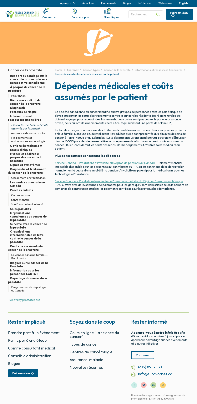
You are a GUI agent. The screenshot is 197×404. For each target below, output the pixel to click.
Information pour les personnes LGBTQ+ (24, 272)
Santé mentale (20, 200)
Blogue (127, 3)
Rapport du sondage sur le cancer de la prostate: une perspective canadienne (29, 79)
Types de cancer (84, 344)
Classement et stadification (28, 178)
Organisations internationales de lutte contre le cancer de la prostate (27, 237)
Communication (21, 195)
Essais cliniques (21, 150)
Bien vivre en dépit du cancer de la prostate (25, 102)
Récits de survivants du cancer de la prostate (25, 248)
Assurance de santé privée (28, 133)
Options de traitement (26, 146)
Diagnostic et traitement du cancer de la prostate (27, 171)
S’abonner (142, 355)
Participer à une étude (27, 340)
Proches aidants (21, 190)
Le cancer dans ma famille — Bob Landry (29, 256)
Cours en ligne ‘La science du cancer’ (94, 334)
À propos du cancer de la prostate (26, 88)
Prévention (18, 95)
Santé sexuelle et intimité (27, 204)
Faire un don (179, 13)
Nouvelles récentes (86, 367)
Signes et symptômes (25, 165)
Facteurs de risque (23, 112)
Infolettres (145, 3)
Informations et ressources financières (24, 118)
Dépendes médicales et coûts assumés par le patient (29, 126)
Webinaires (165, 3)
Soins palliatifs (20, 209)
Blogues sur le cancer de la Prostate (29, 264)
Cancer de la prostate (25, 70)
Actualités (88, 3)
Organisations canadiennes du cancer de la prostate (28, 216)
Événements (108, 3)
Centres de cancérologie (91, 351)
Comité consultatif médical (31, 348)
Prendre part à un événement (34, 332)
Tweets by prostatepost (24, 300)
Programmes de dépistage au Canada (28, 288)
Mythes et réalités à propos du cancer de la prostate (26, 157)
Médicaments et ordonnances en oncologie (28, 139)
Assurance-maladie (86, 359)
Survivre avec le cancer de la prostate (28, 225)
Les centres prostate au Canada (27, 184)
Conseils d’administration (29, 355)
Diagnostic (17, 108)
